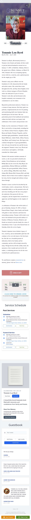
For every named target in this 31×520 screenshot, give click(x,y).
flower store (19, 262)
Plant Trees (22, 325)
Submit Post (15, 442)
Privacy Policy (11, 513)
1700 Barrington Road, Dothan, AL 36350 (16, 323)
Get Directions (9, 325)
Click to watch (9, 344)
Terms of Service (19, 513)
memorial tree (20, 260)
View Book (7, 396)
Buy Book (15, 396)
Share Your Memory (10, 417)
